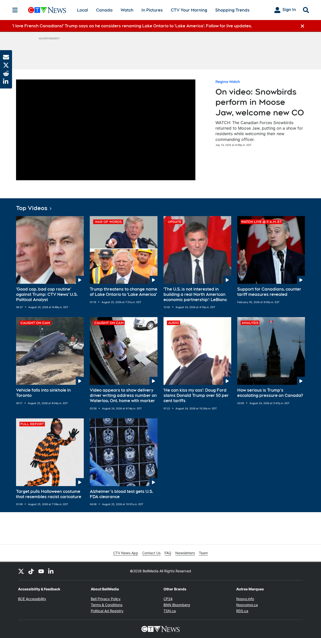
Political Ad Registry (107, 611)
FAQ (168, 553)
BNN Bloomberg (177, 605)
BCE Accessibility (32, 599)
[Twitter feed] (21, 571)
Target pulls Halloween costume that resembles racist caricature (48, 494)
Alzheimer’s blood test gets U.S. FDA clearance (121, 494)
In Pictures (152, 10)
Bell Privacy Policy (106, 599)
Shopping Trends (232, 10)
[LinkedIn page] (51, 571)
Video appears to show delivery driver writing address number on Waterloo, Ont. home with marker (123, 395)
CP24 (168, 599)
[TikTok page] (31, 571)
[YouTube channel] (41, 571)
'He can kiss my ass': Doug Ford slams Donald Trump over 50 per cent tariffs (196, 395)
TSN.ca (170, 611)
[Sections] (15, 10)
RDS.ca (242, 611)
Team (203, 553)
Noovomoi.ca (247, 605)
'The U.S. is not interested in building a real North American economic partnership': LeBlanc (195, 294)
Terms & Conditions (106, 605)
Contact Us (151, 553)
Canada (104, 10)
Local (82, 10)
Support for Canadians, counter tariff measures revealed (269, 292)
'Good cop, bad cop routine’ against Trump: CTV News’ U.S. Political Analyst (47, 294)
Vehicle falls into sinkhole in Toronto (43, 393)
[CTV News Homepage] (47, 10)
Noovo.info (245, 599)
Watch (127, 10)
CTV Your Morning (189, 10)
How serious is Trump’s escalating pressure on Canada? (270, 393)
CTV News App (125, 553)
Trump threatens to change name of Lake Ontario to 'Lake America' (123, 292)
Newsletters (185, 553)
